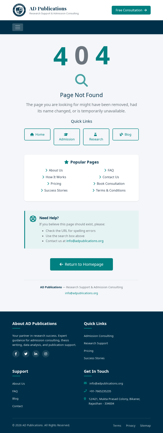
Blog (128, 134)
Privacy (130, 425)
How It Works (56, 177)
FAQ (111, 170)
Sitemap (145, 425)
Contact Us (111, 177)
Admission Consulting (99, 336)
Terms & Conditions (111, 190)
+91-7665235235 (100, 391)
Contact (17, 406)
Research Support (96, 343)
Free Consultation (129, 10)
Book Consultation (111, 183)
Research (96, 139)
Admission (67, 139)
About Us (56, 170)
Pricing (56, 183)
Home (40, 134)
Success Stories (56, 190)
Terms (117, 425)
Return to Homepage (84, 264)
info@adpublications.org (85, 241)
